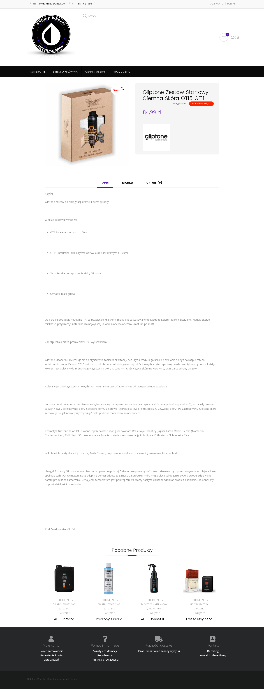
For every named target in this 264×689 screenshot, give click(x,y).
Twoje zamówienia (51, 651)
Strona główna (65, 71)
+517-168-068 (84, 3)
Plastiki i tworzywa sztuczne (64, 606)
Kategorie (38, 71)
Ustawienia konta (51, 655)
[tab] (105, 184)
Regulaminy (105, 655)
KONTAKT (232, 3)
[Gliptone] (156, 137)
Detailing (213, 651)
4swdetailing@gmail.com (52, 3)
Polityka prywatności (105, 659)
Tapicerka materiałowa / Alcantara (154, 606)
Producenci (122, 71)
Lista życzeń (51, 659)
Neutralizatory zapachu (199, 606)
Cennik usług (95, 71)
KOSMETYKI (64, 600)
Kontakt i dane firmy (213, 655)
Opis (105, 182)
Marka (127, 182)
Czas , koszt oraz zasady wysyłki (159, 651)
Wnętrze (65, 613)
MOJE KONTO (217, 3)
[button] (122, 88)
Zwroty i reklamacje (105, 651)
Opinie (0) (154, 182)
